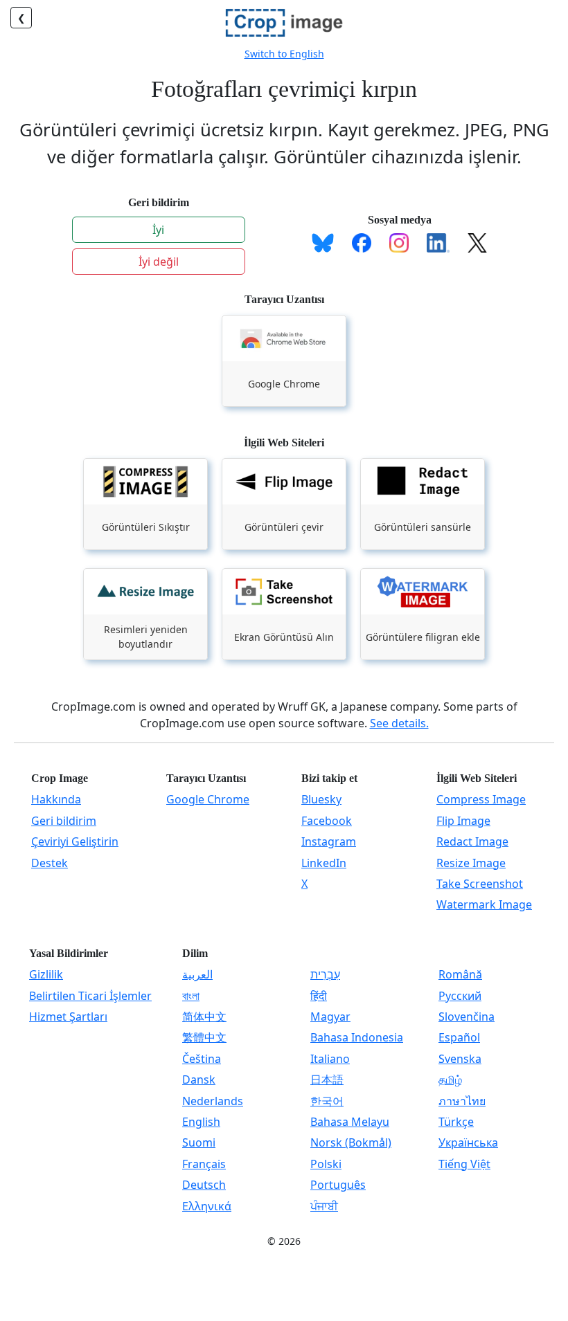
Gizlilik (46, 974)
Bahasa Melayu (349, 1121)
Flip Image (463, 820)
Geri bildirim (63, 820)
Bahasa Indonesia (356, 1037)
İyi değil (159, 261)
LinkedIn (323, 863)
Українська (468, 1142)
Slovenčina (466, 1016)
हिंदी (318, 995)
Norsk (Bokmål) (350, 1142)
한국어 (327, 1101)
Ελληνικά (206, 1206)
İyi (158, 229)
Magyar (330, 1016)
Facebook (326, 820)
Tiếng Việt (464, 1164)
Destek (49, 863)
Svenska (459, 1058)
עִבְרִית (325, 974)
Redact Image (472, 841)
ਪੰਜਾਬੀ (324, 1206)
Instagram (328, 841)
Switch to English (284, 53)
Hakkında (56, 799)
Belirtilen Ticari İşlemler (90, 995)
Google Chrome (207, 799)
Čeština (201, 1058)
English (201, 1121)
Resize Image (471, 863)
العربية (197, 974)
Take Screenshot (479, 883)
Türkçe (456, 1121)
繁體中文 (204, 1037)
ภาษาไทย (462, 1101)
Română (460, 974)
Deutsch (204, 1184)
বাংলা (190, 995)
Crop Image (59, 778)
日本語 (327, 1079)
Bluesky (321, 799)
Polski (325, 1164)
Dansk (198, 1079)
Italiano (330, 1058)
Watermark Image (484, 904)
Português (338, 1184)
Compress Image (481, 799)
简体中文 (204, 1016)
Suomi (198, 1142)
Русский (459, 995)
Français (204, 1164)
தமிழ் (450, 1079)
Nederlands (212, 1101)
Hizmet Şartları (68, 1016)
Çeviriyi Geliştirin (74, 841)
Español (459, 1037)
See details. (399, 723)
